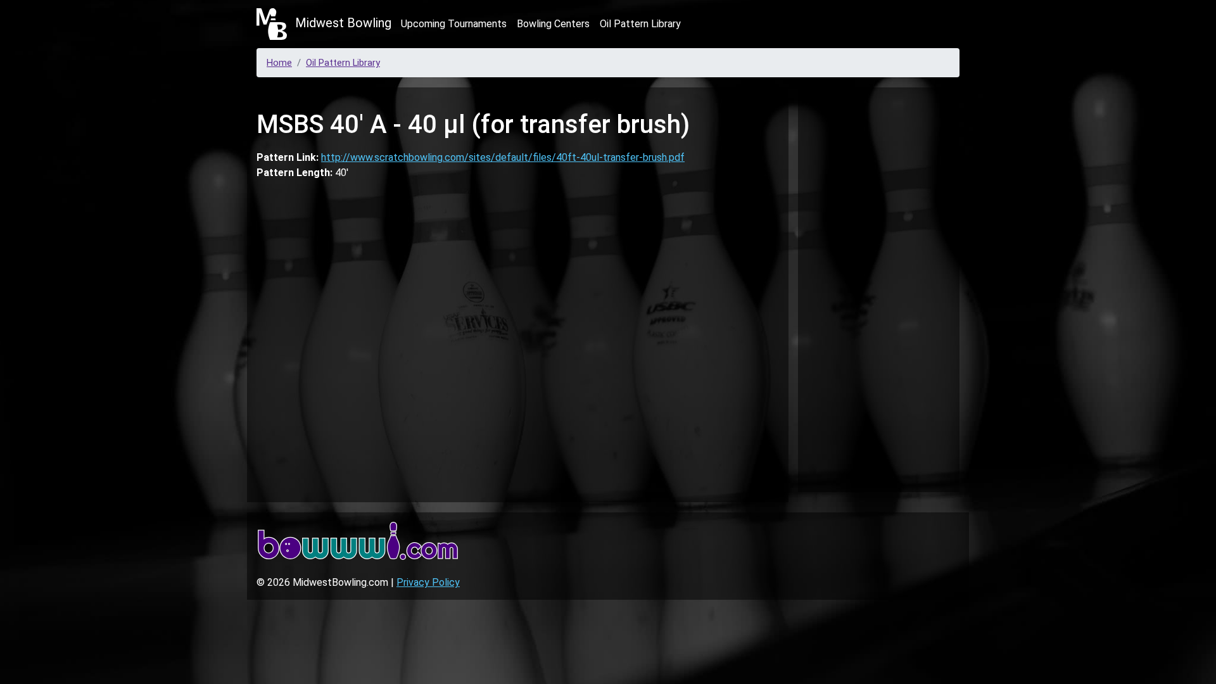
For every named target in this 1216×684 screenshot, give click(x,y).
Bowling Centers (553, 24)
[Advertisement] (878, 288)
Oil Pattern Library (640, 24)
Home (279, 62)
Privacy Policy (428, 582)
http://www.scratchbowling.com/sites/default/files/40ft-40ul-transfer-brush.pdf (503, 157)
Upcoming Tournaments (454, 24)
